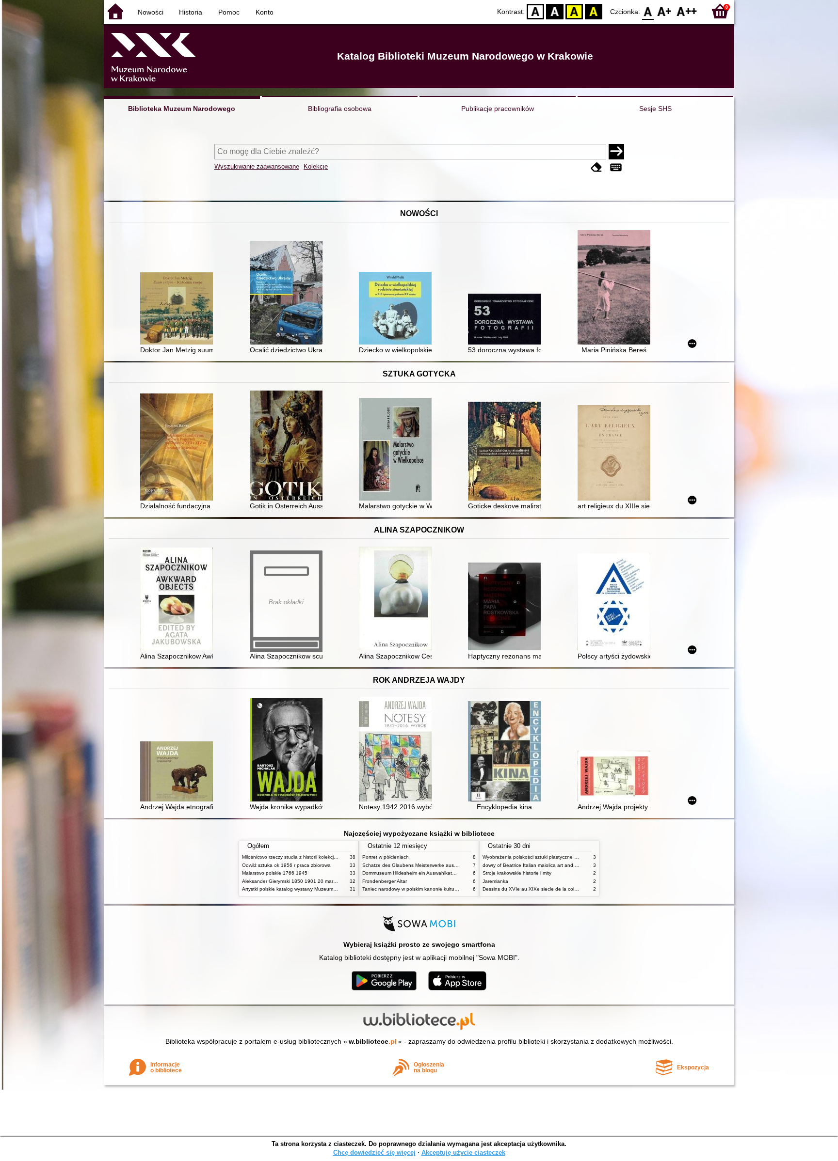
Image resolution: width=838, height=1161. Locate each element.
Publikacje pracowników (497, 108)
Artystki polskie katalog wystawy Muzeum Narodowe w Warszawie (314, 889)
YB (574, 11)
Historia (190, 12)
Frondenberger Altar (384, 881)
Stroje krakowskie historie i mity (517, 873)
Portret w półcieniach (385, 857)
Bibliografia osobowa (339, 108)
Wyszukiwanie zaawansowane (256, 166)
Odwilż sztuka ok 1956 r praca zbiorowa (286, 865)
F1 (664, 11)
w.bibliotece (373, 1041)
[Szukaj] (616, 151)
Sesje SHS (655, 108)
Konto (265, 12)
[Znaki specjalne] (616, 167)
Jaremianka (495, 881)
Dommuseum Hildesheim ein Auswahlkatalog (412, 873)
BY (593, 11)
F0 (648, 11)
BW (554, 11)
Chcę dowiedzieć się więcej (374, 1152)
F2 (687, 11)
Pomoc (229, 12)
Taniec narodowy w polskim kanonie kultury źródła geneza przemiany (439, 889)
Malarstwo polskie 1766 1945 (274, 873)
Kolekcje (316, 166)
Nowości (150, 12)
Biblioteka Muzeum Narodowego (181, 108)
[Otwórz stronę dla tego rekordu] (179, 309)
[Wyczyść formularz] (596, 167)
